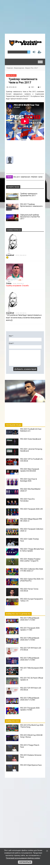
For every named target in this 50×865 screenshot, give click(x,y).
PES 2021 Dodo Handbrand (30, 439)
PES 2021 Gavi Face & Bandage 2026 (28, 480)
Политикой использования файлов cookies (23, 858)
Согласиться (25, 862)
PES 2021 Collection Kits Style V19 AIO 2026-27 (31, 570)
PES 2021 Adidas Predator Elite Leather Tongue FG (30, 560)
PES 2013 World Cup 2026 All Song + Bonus (31, 736)
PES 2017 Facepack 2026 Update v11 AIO (30, 629)
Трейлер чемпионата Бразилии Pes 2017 (28, 195)
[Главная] (25, 45)
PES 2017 (16, 177)
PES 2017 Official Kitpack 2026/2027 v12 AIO (29, 699)
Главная (10, 68)
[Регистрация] (39, 52)
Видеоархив (19, 68)
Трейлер (34, 177)
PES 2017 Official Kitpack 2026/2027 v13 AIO (29, 659)
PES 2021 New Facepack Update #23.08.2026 (29, 470)
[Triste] (14, 280)
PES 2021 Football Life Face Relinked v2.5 (30, 430)
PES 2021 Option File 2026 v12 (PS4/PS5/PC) (31, 580)
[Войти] (33, 52)
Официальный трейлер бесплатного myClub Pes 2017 (30, 217)
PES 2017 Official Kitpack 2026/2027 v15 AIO (29, 619)
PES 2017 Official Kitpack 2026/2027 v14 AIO (29, 639)
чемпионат (25, 177)
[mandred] (13, 251)
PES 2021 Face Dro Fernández (27, 500)
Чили (40, 177)
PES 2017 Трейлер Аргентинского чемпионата (31, 205)
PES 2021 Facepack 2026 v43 (31, 509)
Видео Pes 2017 (31, 68)
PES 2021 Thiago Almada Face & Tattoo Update (32, 550)
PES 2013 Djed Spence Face (31, 765)
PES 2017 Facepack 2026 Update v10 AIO (30, 709)
